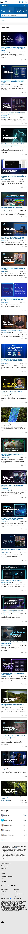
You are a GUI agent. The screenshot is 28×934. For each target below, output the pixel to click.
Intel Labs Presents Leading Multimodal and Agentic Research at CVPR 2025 (12, 518)
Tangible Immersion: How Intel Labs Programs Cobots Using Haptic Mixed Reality (13, 611)
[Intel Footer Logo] (2, 922)
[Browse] (5, 6)
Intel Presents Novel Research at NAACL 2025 (13, 767)
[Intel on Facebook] (1, 885)
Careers (3, 873)
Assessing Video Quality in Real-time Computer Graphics (13, 550)
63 (25, 815)
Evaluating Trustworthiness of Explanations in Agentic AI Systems (13, 673)
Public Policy (4, 881)
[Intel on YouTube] (12, 885)
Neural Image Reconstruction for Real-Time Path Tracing (13, 797)
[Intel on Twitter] (5, 885)
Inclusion (3, 878)
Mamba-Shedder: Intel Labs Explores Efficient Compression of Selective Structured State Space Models (13, 299)
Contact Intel (4, 866)
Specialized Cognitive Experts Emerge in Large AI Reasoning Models (14, 642)
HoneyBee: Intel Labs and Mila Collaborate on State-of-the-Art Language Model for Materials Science (13, 49)
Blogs (3, 20)
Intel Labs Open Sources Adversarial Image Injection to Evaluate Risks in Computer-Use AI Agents (13, 176)
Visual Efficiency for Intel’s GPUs (9, 423)
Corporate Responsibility (7, 876)
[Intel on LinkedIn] (8, 885)
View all (3, 840)
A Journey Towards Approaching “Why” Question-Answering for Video (11, 392)
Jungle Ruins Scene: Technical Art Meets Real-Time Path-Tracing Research (13, 736)
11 (25, 825)
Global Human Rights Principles (10, 908)
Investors (3, 871)
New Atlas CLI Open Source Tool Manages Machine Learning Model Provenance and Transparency (12, 487)
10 (25, 830)
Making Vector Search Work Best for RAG (11, 580)
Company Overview (6, 863)
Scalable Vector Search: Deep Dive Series (11, 330)
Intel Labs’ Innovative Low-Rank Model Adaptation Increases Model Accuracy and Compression (12, 360)
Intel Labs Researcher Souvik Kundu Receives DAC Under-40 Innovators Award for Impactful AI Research (13, 268)
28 (25, 820)
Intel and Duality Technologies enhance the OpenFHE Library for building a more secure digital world (12, 81)
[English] (23, 2)
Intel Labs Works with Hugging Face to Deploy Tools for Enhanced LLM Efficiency (13, 144)
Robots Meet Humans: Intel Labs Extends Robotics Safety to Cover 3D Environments (12, 208)
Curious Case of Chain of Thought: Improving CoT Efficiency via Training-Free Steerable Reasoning (13, 114)
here (16, 847)
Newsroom (3, 868)
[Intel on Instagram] (15, 885)
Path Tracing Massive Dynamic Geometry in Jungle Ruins (12, 705)
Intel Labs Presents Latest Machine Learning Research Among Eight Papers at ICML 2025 (12, 237)
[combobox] (14, 15)
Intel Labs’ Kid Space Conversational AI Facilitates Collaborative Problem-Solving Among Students (12, 454)
